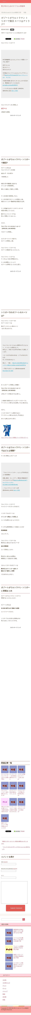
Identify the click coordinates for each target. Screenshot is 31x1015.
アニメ (4, 987)
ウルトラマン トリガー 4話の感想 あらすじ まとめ (4, 795)
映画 (4, 996)
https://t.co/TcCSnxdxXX (11, 77)
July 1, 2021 (14, 93)
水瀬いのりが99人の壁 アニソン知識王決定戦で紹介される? (5, 811)
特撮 (12, 31)
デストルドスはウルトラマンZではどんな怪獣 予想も (5, 779)
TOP (12, 12)
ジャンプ (5, 993)
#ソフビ (8, 79)
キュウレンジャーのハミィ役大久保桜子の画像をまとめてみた (13, 811)
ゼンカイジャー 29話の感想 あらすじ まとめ (13, 794)
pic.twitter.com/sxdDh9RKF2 (10, 87)
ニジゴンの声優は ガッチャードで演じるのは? (21, 779)
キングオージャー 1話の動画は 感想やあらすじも (13, 779)
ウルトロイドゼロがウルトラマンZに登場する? (21, 811)
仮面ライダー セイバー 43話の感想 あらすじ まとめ (4, 828)
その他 (4, 982)
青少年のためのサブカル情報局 (13, 6)
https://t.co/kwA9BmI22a (18, 365)
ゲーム (4, 990)
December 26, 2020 (8, 373)
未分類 (4, 999)
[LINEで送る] (17, 41)
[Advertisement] (15, 134)
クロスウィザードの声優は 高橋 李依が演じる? (21, 795)
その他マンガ (6, 985)
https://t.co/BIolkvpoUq (20, 482)
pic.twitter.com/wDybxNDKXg (18, 367)
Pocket (22, 41)
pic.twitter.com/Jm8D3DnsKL (10, 486)
